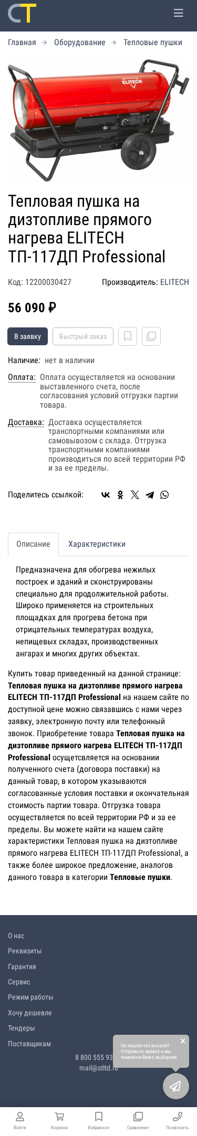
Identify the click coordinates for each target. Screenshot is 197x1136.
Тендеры (21, 1028)
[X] (135, 495)
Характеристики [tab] (97, 544)
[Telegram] (149, 495)
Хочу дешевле (30, 1012)
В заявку (27, 336)
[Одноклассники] (120, 495)
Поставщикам (29, 1043)
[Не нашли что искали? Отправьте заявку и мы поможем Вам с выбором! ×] (176, 1086)
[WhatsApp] (164, 495)
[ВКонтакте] (105, 495)
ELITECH (174, 282)
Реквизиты (25, 951)
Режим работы (31, 997)
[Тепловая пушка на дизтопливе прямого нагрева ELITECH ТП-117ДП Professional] (98, 120)
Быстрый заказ (83, 336)
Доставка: (26, 422)
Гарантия (22, 966)
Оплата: (22, 377)
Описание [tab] (33, 544)
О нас (16, 935)
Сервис (19, 982)
